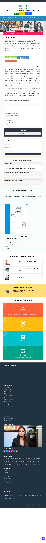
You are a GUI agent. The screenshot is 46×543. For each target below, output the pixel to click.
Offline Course (10, 17)
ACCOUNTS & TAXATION (8, 370)
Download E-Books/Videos (23, 58)
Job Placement (7, 484)
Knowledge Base (6, 19)
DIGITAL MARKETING (7, 401)
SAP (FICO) (6, 375)
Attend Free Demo (10, 61)
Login (17, 13)
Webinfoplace (39, 504)
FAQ (6, 480)
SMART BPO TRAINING (8, 416)
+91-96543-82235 (23, 133)
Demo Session (7, 474)
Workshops (23, 17)
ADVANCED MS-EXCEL (8, 408)
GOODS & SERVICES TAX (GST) (9, 374)
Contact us (7, 486)
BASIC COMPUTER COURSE (8, 407)
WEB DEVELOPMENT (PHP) (8, 397)
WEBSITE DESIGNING (7, 387)
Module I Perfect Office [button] (9, 163)
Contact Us (34, 17)
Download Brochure (11, 57)
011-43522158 (13, 10)
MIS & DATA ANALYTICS (8, 410)
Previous (5, 243)
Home (4, 17)
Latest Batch (7, 476)
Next (41, 243)
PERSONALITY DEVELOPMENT (9, 418)
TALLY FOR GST (7, 381)
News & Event (7, 482)
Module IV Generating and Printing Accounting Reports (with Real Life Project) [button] (17, 177)
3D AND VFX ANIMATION (8, 395)
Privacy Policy (7, 478)
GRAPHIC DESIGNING (7, 389)
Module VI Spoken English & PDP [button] (10, 183)
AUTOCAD (6, 393)
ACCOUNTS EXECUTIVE (8, 379)
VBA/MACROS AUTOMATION (8, 412)
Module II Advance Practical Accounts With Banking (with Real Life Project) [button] (17, 172)
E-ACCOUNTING (7, 372)
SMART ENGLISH (7, 414)
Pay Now (22, 13)
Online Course (16, 17)
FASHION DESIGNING (7, 391)
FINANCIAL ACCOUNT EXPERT (9, 368)
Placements (28, 17)
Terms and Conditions (9, 488)
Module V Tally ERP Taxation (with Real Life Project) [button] (13, 180)
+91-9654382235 (20, 10)
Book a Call (29, 13)
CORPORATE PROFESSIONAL (9, 420)
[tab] (23, 164)
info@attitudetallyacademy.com (12, 499)
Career (6, 490)
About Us (6, 472)
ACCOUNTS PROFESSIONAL (8, 377)
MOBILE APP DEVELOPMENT (8, 399)
